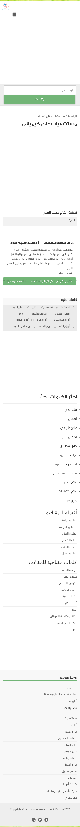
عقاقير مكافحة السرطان (63, 616)
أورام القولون (51, 258)
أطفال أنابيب (68, 437)
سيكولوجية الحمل (65, 473)
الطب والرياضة (69, 520)
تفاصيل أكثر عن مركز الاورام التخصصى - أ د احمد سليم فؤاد (39, 281)
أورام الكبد (53, 254)
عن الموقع (71, 688)
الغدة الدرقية (69, 596)
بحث (38, 99)
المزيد (16, 326)
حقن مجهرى (68, 446)
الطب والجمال (69, 553)
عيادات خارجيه (68, 455)
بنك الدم (71, 410)
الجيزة (72, 220)
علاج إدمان (70, 482)
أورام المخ (67, 258)
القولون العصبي (68, 583)
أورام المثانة (19, 254)
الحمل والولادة (69, 547)
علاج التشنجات (67, 491)
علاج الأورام (66, 249)
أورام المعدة (19, 258)
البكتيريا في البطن (67, 623)
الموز (74, 629)
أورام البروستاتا (48, 249)
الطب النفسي (69, 540)
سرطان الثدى (29, 249)
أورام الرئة (35, 258)
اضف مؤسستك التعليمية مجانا (60, 694)
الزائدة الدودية (69, 590)
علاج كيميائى (44, 116)
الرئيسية (72, 116)
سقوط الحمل (70, 577)
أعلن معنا (72, 701)
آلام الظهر (71, 603)
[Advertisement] (40, 43)
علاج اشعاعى (37, 254)
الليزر (74, 610)
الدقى (61, 273)
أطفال (72, 419)
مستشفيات (59, 116)
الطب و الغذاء (69, 534)
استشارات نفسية (66, 464)
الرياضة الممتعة (68, 570)
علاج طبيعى (68, 428)
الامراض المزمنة (68, 527)
